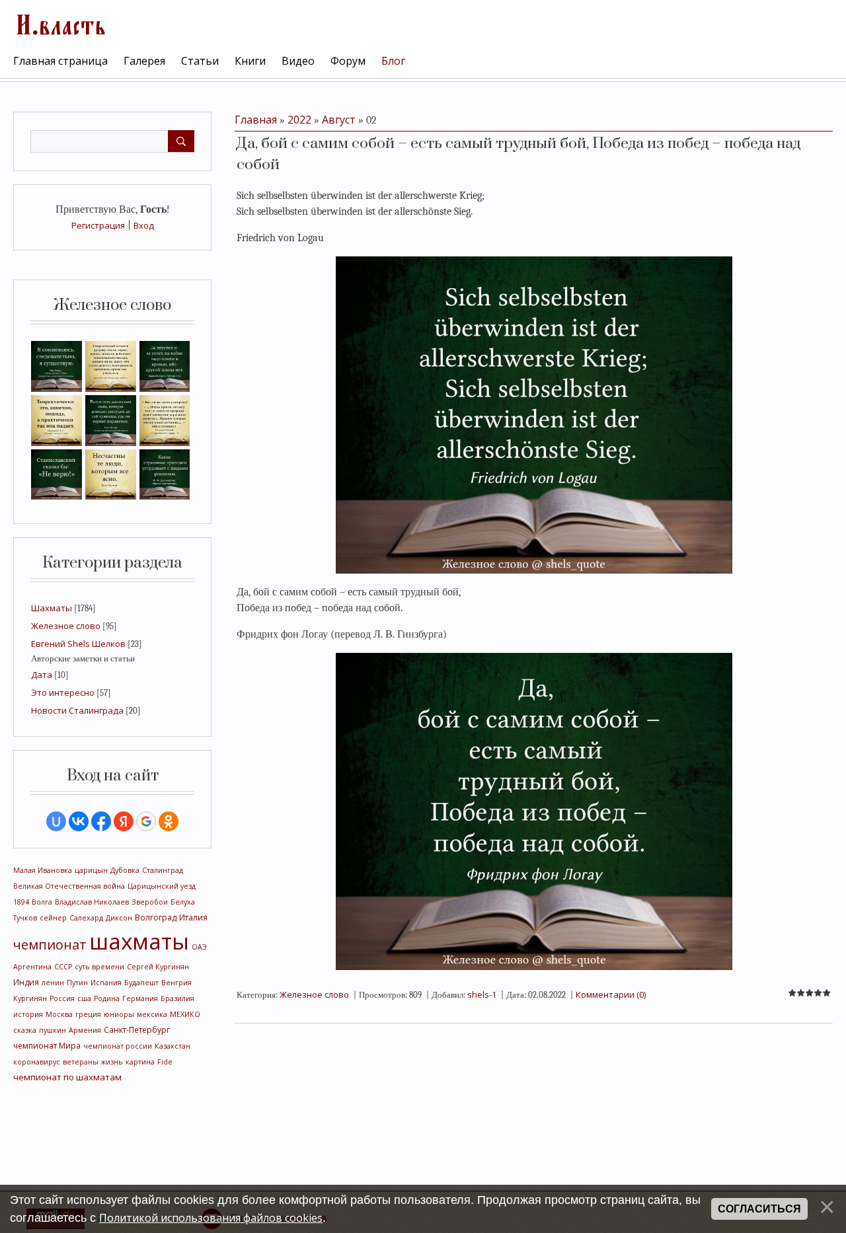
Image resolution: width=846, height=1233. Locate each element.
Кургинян (30, 998)
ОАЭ (199, 947)
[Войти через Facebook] (101, 821)
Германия (140, 998)
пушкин (52, 1030)
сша (84, 998)
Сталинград (162, 870)
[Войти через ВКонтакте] (79, 821)
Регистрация (98, 225)
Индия (26, 982)
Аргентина (32, 966)
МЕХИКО (185, 1014)
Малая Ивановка (42, 870)
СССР (63, 966)
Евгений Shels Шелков (78, 644)
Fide (165, 1061)
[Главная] (59, 23)
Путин (77, 982)
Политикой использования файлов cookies (211, 1218)
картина (140, 1061)
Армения (85, 1030)
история (28, 1014)
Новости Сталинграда (77, 710)
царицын (91, 870)
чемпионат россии (117, 1046)
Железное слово (65, 626)
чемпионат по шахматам (67, 1077)
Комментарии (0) (611, 994)
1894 (21, 902)
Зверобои (150, 902)
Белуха (183, 902)
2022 (299, 119)
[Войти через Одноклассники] (168, 821)
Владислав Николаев (92, 902)
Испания (106, 982)
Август (339, 119)
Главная (256, 119)
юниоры (119, 1014)
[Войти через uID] (56, 821)
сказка (24, 1030)
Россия (62, 998)
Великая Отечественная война (69, 886)
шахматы (139, 941)
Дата (41, 675)
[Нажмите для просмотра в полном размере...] (534, 413)
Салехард (86, 917)
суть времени (99, 966)
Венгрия (176, 982)
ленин (53, 982)
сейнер (53, 917)
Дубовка (124, 870)
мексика (152, 1014)
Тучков (25, 917)
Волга (42, 902)
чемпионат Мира (47, 1045)
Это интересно (63, 692)
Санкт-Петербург (137, 1029)
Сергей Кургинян (158, 966)
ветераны (80, 1061)
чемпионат (50, 944)
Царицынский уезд (162, 886)
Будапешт (141, 982)
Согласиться (759, 1208)
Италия (193, 917)
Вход (144, 225)
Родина (107, 998)
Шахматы (51, 608)
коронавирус (36, 1061)
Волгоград (155, 917)
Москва (59, 1014)
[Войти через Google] (146, 821)
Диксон (119, 917)
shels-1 (481, 994)
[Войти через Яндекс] (124, 821)
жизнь (112, 1061)
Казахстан (172, 1046)
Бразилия (177, 998)
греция (88, 1014)
